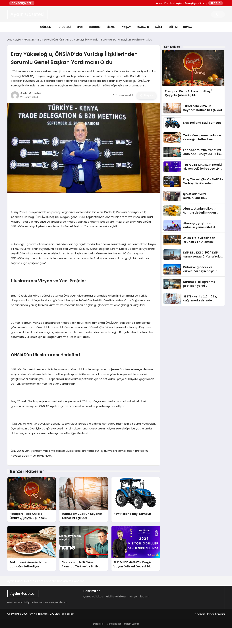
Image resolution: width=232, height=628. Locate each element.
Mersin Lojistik (131, 623)
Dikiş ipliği (98, 623)
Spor (80, 27)
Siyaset (112, 27)
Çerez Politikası (93, 596)
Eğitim (173, 27)
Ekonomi (95, 27)
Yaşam (126, 27)
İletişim (144, 596)
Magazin (143, 27)
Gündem (45, 27)
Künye (133, 596)
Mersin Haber (114, 623)
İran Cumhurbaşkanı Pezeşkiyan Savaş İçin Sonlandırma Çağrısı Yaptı (188, 3)
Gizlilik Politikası (116, 596)
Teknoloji (64, 27)
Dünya (187, 27)
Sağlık (158, 27)
